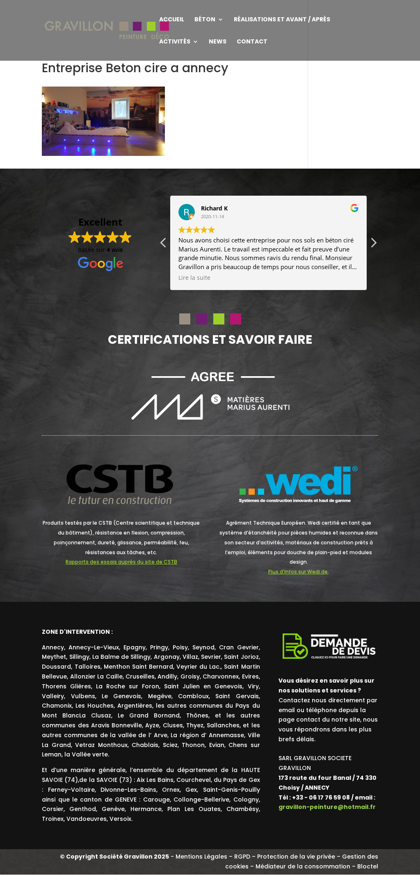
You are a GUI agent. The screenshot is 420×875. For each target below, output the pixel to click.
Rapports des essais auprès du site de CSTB (121, 561)
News (217, 42)
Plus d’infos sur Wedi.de (298, 571)
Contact (252, 42)
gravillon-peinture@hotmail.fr (327, 807)
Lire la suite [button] (194, 277)
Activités (174, 42)
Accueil (171, 19)
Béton (204, 19)
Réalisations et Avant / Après (282, 19)
